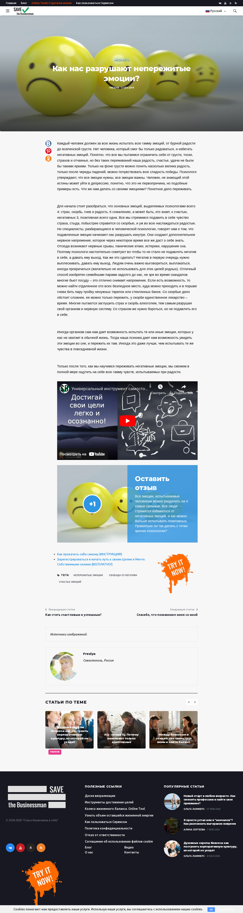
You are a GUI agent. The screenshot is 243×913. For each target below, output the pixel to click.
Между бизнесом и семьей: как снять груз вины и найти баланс (174, 738)
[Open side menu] (7, 11)
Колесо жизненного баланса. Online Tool (115, 808)
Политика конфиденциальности (108, 828)
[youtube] (225, 3)
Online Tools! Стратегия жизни (52, 3)
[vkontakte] (220, 3)
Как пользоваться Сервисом (95, 3)
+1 (92, 504)
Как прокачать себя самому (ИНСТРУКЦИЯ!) (89, 554)
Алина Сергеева (194, 829)
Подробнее (225, 909)
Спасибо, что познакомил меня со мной (167, 614)
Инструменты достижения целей (109, 802)
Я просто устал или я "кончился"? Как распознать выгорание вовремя (210, 822)
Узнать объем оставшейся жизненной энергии (119, 815)
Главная (11, 3)
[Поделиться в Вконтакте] (48, 143)
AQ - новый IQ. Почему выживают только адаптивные (121, 738)
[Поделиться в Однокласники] (48, 159)
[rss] (236, 3)
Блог (24, 3)
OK (211, 909)
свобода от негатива (123, 575)
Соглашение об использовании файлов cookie (119, 841)
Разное (54, 752)
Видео (129, 847)
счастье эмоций (70, 582)
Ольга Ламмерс (194, 809)
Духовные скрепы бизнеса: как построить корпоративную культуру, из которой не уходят (69, 734)
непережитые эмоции (88, 575)
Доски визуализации (100, 795)
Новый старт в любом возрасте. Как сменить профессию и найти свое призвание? (209, 799)
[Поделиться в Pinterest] (48, 151)
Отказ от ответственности (105, 835)
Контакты (131, 852)
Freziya (114, 87)
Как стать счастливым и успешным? (73, 614)
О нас (89, 852)
